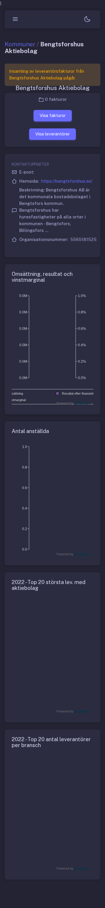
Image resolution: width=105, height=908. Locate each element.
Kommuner (20, 44)
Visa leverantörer (52, 133)
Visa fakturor (53, 115)
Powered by (73, 403)
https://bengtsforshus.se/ (66, 181)
